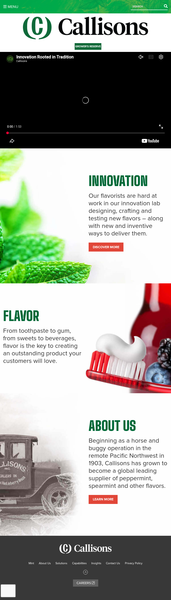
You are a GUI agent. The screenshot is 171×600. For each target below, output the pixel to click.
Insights (96, 563)
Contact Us (113, 563)
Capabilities (79, 563)
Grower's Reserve (88, 46)
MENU (12, 7)
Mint (31, 563)
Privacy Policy (133, 563)
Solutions (61, 563)
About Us (45, 563)
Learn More (103, 499)
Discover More (106, 247)
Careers (84, 583)
